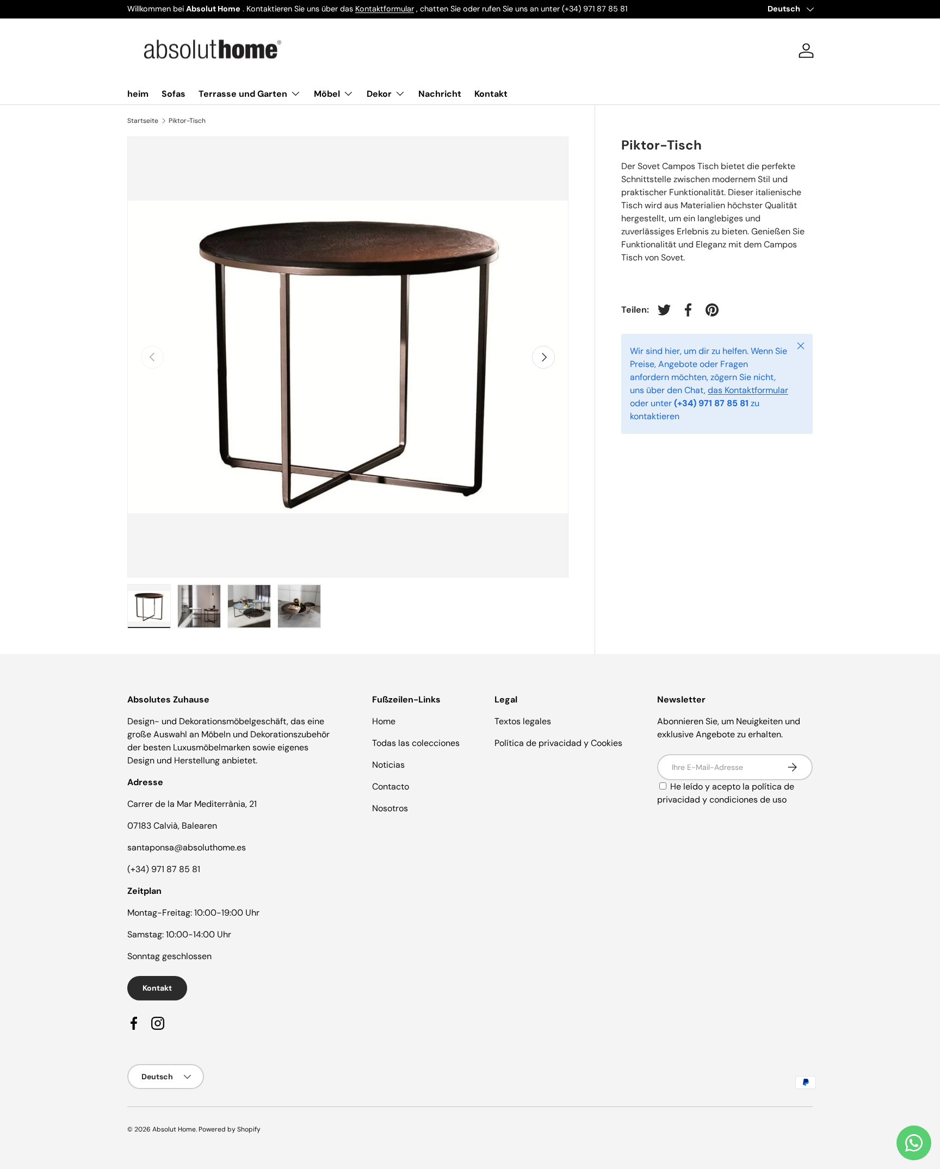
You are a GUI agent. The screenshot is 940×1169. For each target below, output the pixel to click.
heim (138, 94)
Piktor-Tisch (187, 120)
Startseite (142, 120)
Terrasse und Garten (243, 94)
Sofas (173, 94)
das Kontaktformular (748, 390)
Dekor (379, 94)
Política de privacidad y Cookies (558, 743)
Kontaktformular (384, 9)
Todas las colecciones (416, 743)
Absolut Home (174, 1129)
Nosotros (390, 808)
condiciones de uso (748, 799)
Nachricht (439, 94)
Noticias (388, 764)
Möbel (327, 94)
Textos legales (522, 721)
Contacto (390, 786)
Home (383, 721)
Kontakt (491, 94)
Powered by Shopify (230, 1129)
